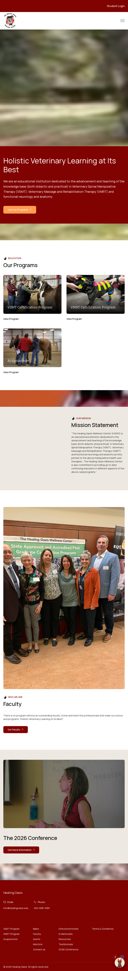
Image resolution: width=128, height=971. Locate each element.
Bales (36, 928)
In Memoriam (66, 933)
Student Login (116, 6)
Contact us (39, 949)
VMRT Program (11, 933)
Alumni (36, 939)
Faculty (37, 933)
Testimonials (66, 944)
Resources (65, 939)
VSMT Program (11, 928)
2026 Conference (68, 949)
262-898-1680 (42, 908)
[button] (122, 20)
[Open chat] (120, 963)
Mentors (37, 944)
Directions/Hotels (68, 928)
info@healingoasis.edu (15, 908)
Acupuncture (10, 939)
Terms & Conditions (103, 928)
